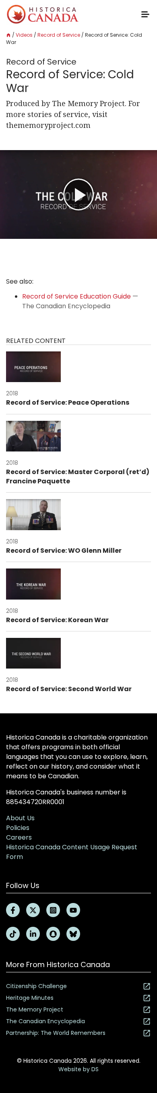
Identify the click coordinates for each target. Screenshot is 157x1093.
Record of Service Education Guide (76, 296)
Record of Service (58, 34)
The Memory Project (34, 1009)
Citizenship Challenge (36, 986)
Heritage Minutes (30, 998)
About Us (20, 818)
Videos (24, 34)
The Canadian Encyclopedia (45, 1021)
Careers (19, 837)
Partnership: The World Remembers (55, 1033)
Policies (17, 827)
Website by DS (78, 1069)
